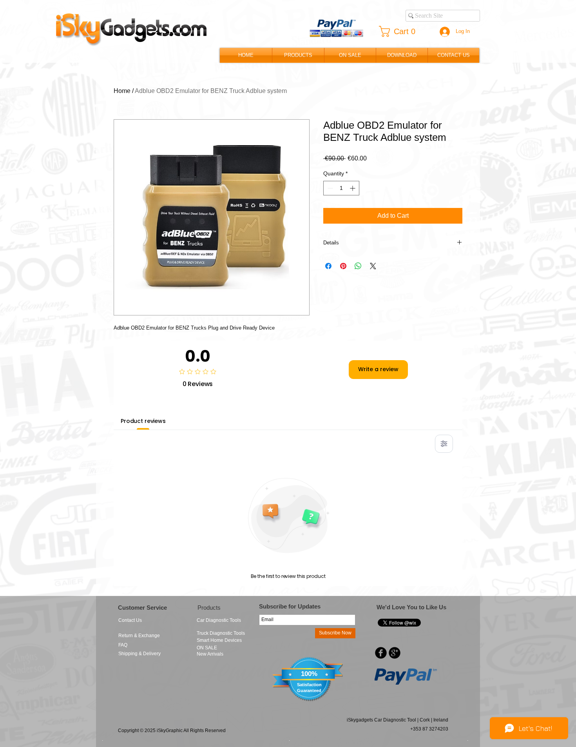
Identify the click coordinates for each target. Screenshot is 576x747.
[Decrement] (329, 188)
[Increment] (353, 188)
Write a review (378, 369)
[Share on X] (373, 266)
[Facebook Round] (381, 653)
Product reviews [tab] (143, 421)
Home (122, 90)
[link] (400, 31)
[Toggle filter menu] (444, 444)
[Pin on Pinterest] (343, 266)
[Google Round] (394, 653)
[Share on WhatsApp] (358, 266)
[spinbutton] (341, 188)
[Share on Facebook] (328, 266)
